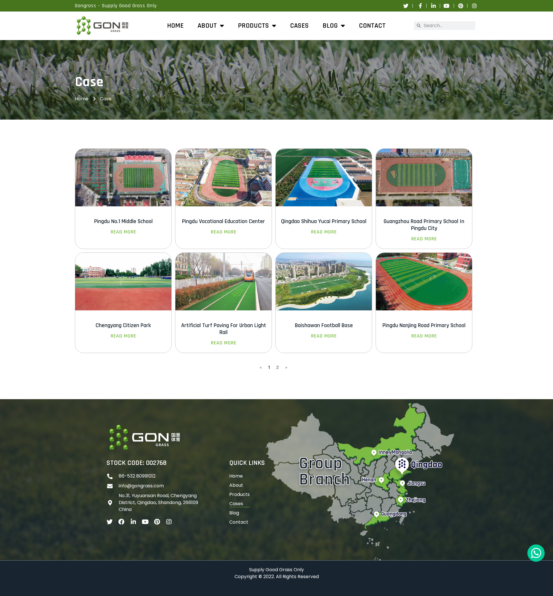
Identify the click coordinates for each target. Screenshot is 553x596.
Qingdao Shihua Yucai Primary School (323, 221)
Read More (123, 232)
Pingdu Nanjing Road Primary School (423, 325)
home (175, 25)
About (236, 485)
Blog (330, 25)
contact (238, 522)
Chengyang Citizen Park (123, 325)
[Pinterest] (157, 522)
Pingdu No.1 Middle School (123, 221)
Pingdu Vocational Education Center (223, 221)
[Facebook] (121, 522)
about (207, 25)
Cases (299, 25)
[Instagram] (169, 522)
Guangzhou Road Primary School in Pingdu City (424, 225)
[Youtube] (145, 522)
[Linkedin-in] (133, 522)
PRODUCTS (253, 25)
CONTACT (372, 25)
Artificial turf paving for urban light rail (223, 329)
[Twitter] (110, 522)
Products (239, 494)
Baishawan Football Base (324, 325)
